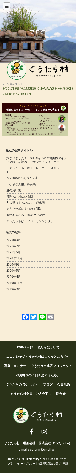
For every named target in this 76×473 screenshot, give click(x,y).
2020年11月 (14, 258)
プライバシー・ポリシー (22, 463)
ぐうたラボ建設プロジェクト (51, 366)
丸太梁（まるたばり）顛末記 (25, 202)
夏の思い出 (13, 190)
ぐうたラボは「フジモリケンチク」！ (31, 221)
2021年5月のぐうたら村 (22, 178)
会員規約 (63, 384)
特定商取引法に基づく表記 (53, 463)
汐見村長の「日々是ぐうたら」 (38, 375)
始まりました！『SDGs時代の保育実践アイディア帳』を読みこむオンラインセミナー (36, 160)
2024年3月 (13, 240)
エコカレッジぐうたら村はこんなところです (38, 357)
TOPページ (24, 347)
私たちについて (48, 347)
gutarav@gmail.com (43, 449)
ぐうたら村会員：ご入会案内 (31, 394)
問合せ (61, 394)
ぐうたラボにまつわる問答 (24, 208)
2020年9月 (13, 264)
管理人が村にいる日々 (21, 196)
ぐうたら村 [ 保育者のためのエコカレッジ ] (38, 70)
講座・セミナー (15, 366)
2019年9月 (13, 289)
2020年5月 (13, 270)
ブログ (48, 384)
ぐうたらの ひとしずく (22, 384)
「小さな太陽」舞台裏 (21, 184)
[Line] (42, 317)
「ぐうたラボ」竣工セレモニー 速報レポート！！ (35, 169)
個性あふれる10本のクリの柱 (25, 215)
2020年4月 (13, 276)
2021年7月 (13, 246)
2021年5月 (13, 252)
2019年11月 (14, 283)
